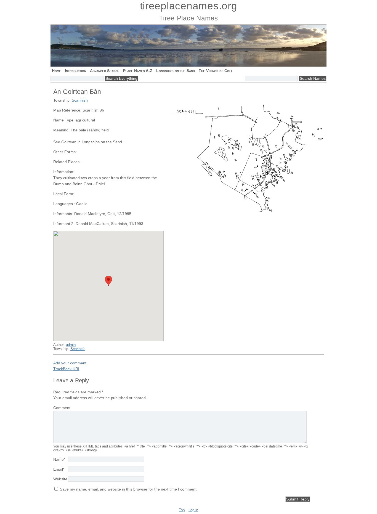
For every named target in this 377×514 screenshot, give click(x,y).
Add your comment (69, 363)
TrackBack (66, 369)
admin (71, 345)
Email (58, 469)
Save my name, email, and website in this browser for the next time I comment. (129, 489)
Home (56, 70)
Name (59, 459)
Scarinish (80, 100)
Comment (61, 408)
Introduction (75, 70)
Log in (193, 510)
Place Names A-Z (137, 70)
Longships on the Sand (175, 70)
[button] (108, 281)
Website (60, 479)
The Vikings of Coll (216, 70)
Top (182, 510)
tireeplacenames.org (188, 6)
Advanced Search (104, 70)
